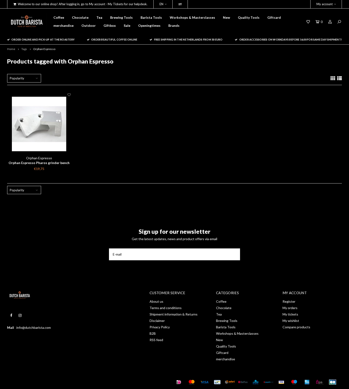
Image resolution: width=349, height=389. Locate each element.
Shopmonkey (75, 382)
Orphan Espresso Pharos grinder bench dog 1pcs (39, 163)
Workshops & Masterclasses (192, 17)
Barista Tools (151, 17)
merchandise (63, 25)
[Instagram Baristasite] (20, 315)
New (226, 17)
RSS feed (156, 340)
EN (161, 4)
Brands (173, 25)
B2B (153, 333)
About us (156, 301)
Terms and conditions (166, 308)
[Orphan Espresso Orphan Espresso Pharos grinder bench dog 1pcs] (39, 124)
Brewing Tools (121, 17)
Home (11, 49)
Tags (24, 49)
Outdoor (88, 25)
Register (289, 301)
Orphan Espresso (44, 49)
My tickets (290, 314)
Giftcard (274, 17)
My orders (290, 308)
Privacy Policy (160, 327)
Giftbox (110, 25)
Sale (127, 25)
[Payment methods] (178, 382)
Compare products (296, 327)
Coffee (58, 17)
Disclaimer (157, 321)
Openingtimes (149, 25)
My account (324, 4)
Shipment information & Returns (174, 314)
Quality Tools (248, 17)
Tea (99, 17)
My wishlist (291, 321)
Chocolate (80, 17)
